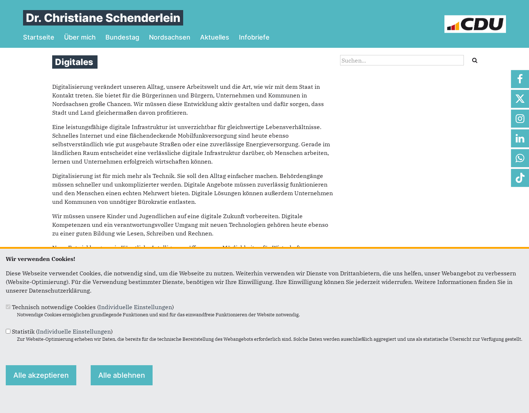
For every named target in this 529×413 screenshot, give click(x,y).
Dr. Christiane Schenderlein (103, 18)
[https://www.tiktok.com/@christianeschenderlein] (520, 178)
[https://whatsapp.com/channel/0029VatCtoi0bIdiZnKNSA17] (520, 158)
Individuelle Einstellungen (135, 307)
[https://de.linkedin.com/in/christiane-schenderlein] (520, 138)
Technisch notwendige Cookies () (93, 307)
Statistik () (62, 331)
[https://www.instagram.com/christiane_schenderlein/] (520, 119)
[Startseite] (475, 19)
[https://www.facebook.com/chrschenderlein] (520, 79)
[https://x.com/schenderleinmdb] (520, 99)
